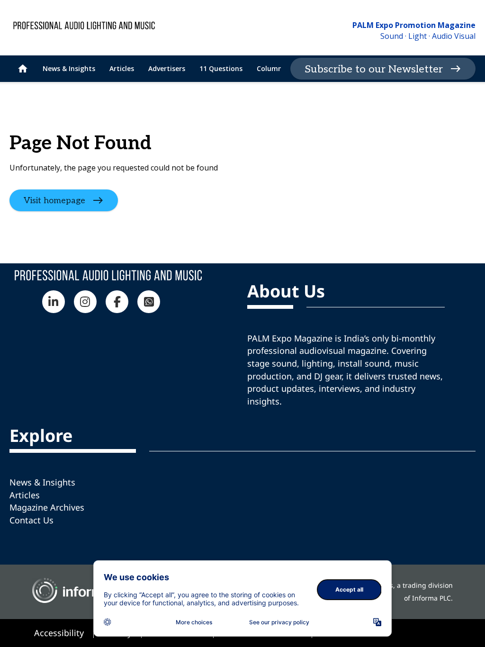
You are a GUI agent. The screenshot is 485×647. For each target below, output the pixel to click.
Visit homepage (54, 201)
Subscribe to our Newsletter (374, 69)
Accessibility (59, 632)
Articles (24, 495)
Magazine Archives (46, 507)
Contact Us (31, 520)
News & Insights (42, 482)
